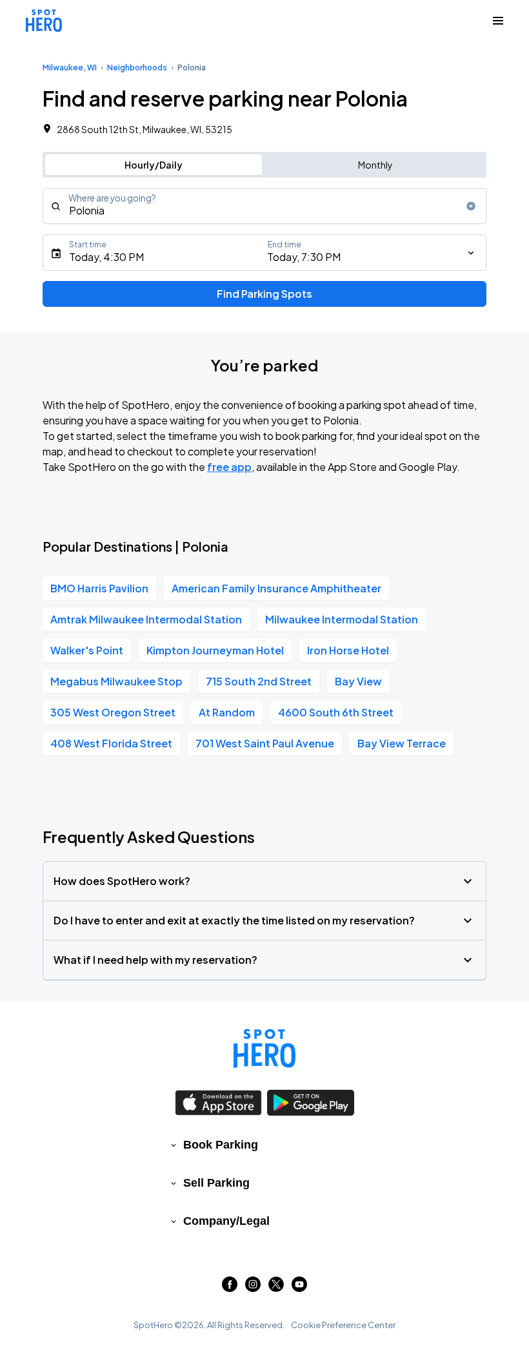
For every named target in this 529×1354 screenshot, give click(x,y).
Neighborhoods (137, 67)
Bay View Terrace (401, 743)
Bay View (358, 681)
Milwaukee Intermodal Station (341, 619)
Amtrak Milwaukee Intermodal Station (146, 619)
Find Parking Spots (264, 293)
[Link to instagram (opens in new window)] (253, 1288)
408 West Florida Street (111, 743)
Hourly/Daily (154, 165)
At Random (227, 712)
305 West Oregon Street (112, 712)
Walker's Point (86, 650)
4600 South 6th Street (336, 712)
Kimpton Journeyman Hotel (215, 650)
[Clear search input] (471, 206)
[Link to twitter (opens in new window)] (276, 1288)
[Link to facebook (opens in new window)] (229, 1288)
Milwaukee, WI (70, 67)
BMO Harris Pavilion (99, 588)
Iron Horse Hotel (348, 650)
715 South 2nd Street (259, 681)
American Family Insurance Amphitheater (276, 588)
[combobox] (264, 206)
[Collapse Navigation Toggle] (498, 20)
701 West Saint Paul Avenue (264, 743)
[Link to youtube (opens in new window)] (299, 1288)
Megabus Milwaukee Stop (116, 681)
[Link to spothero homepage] (264, 1048)
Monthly (375, 165)
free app (229, 467)
